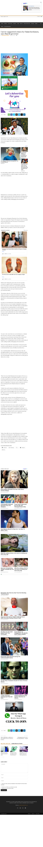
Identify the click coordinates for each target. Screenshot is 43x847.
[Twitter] (40, 16)
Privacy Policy (38, 813)
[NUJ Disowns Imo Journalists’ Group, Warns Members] (14, 749)
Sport (2, 26)
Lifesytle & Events (27, 23)
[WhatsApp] (9, 114)
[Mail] (38, 16)
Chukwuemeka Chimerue (5, 35)
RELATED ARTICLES (5, 743)
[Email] (22, 114)
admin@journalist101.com (23, 805)
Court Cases (10, 23)
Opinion (14, 23)
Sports (21, 23)
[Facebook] (37, 16)
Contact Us (33, 813)
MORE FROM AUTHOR (17, 743)
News (2, 23)
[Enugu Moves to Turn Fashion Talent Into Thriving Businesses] (24, 749)
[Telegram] (19, 114)
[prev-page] (1, 757)
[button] (41, 23)
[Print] (16, 114)
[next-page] (3, 757)
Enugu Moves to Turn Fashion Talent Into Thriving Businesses (23, 753)
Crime (18, 23)
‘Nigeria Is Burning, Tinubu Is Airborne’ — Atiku (4, 753)
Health (36, 23)
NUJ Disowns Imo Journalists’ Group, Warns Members (13, 753)
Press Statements (7, 26)
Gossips (32, 23)
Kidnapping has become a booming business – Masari (22, 738)
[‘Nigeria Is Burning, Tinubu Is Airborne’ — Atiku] (5, 749)
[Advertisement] (21, 8)
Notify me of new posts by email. (7, 788)
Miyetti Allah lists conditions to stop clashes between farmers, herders (7, 738)
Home (1, 29)
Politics (5, 23)
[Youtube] (41, 16)
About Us (29, 813)
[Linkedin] (24, 114)
